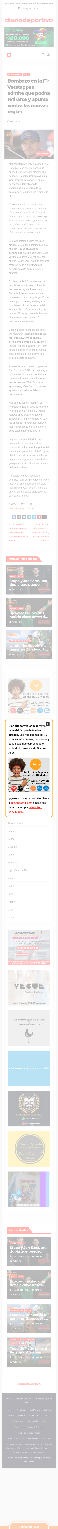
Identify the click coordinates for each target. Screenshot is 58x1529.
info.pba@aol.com (21, 802)
